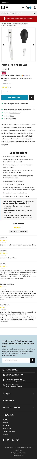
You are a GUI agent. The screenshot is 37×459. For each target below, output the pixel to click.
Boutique (5, 422)
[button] (18, 75)
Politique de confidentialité (18, 453)
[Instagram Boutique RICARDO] (13, 440)
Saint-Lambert (15, 113)
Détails (18, 369)
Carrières (5, 434)
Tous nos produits (6, 23)
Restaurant (6, 425)
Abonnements (7, 428)
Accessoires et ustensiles (20, 23)
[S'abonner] (32, 360)
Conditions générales (18, 455)
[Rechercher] (34, 13)
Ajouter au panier (14, 97)
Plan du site (18, 450)
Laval (12, 116)
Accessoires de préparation (8, 25)
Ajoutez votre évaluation (18, 231)
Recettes (5, 420)
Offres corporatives (9, 431)
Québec (13, 119)
